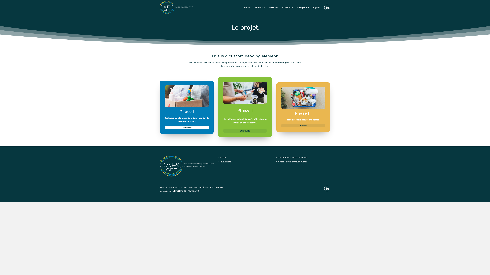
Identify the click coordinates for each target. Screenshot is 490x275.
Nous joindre (303, 8)
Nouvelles (273, 8)
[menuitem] (247, 7)
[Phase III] (184, 107)
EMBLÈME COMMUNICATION (187, 191)
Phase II (258, 8)
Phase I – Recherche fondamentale (292, 157)
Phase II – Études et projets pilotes (292, 162)
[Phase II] (243, 107)
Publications (287, 8)
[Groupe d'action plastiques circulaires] (176, 7)
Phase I (247, 8)
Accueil (223, 157)
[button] (327, 7)
